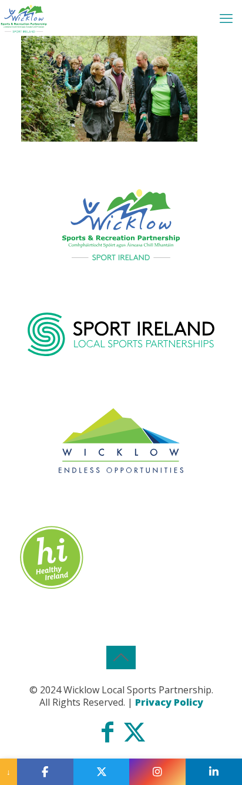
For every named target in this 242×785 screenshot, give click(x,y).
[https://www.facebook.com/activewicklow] (45, 772)
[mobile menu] (226, 18)
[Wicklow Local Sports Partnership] (24, 17)
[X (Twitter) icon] (134, 737)
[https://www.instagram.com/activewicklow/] (157, 772)
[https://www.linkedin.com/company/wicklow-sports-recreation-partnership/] (214, 772)
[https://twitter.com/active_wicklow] (101, 772)
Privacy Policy (169, 702)
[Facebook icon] (107, 737)
